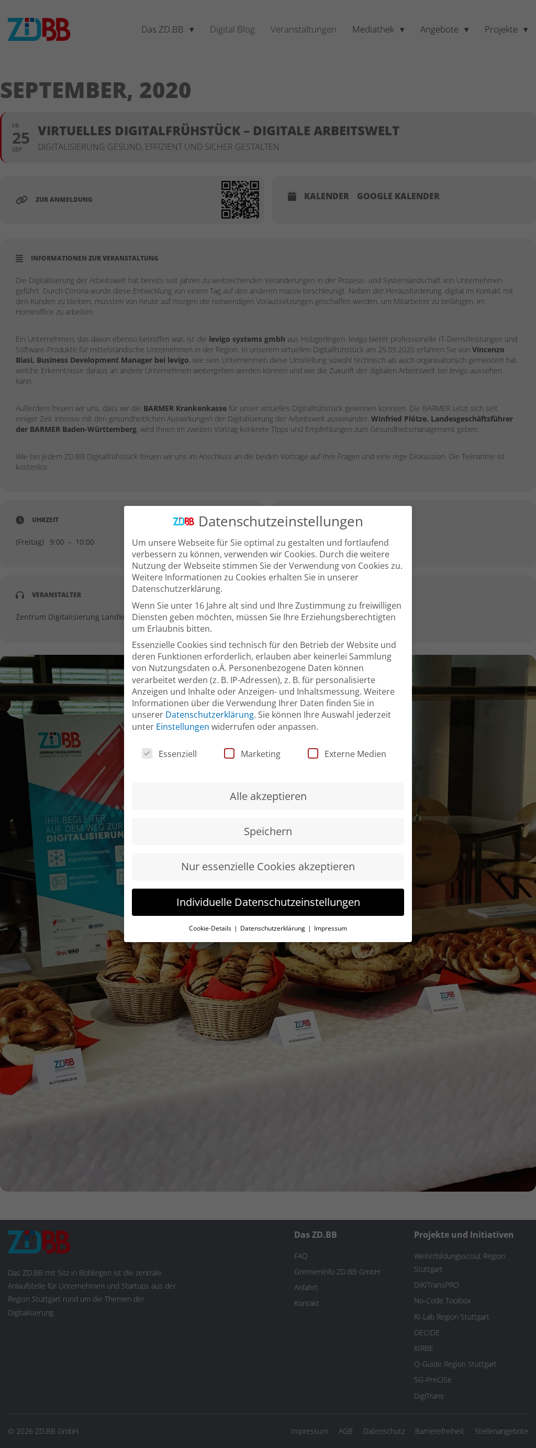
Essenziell (178, 754)
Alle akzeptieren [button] (268, 796)
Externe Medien (355, 754)
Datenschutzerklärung (209, 714)
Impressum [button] (330, 928)
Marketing (261, 754)
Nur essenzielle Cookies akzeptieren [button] (268, 866)
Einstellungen (182, 726)
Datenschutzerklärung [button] (273, 928)
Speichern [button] (268, 831)
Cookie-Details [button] (211, 928)
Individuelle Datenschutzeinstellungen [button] (268, 902)
